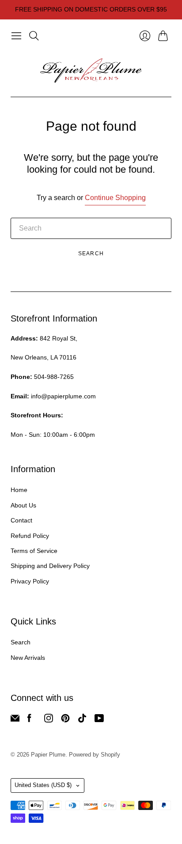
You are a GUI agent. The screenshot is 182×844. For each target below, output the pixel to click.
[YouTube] (99, 720)
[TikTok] (82, 720)
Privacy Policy (30, 581)
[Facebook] (29, 720)
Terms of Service (34, 550)
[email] (15, 720)
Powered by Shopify (94, 754)
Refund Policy (30, 535)
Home (19, 489)
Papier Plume (48, 754)
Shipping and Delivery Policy (50, 565)
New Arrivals (28, 657)
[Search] (34, 35)
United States (43, 785)
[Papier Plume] (91, 70)
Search (91, 253)
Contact (21, 520)
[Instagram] (48, 720)
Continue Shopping (115, 197)
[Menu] (16, 35)
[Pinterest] (65, 720)
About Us (23, 505)
